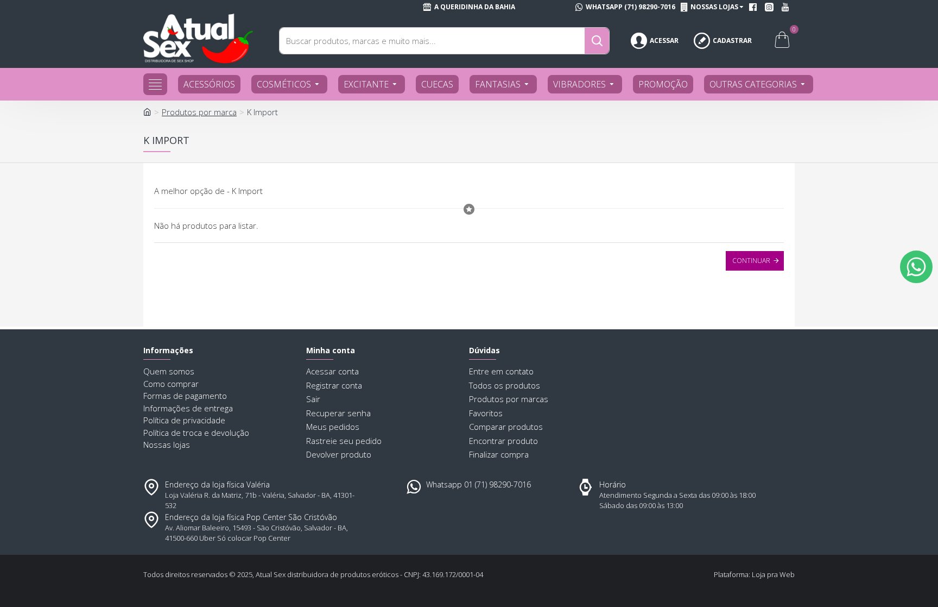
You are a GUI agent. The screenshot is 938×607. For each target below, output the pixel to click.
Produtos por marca (199, 112)
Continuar (751, 260)
